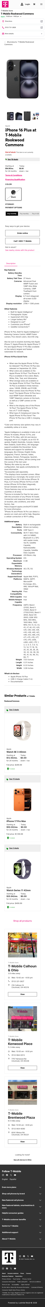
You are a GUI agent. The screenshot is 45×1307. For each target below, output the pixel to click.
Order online (22, 233)
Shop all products (22, 921)
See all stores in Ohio (23, 1160)
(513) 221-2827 (18, 981)
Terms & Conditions (13, 175)
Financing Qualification (15, 179)
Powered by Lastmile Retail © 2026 (22, 1303)
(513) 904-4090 (18, 1129)
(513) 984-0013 (18, 1055)
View (22, 994)
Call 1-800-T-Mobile (23, 241)
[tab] (10, 263)
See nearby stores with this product (19, 250)
